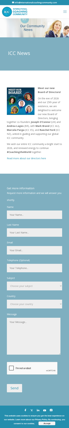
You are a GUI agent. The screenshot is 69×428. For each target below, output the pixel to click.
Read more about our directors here (26, 158)
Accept (47, 423)
